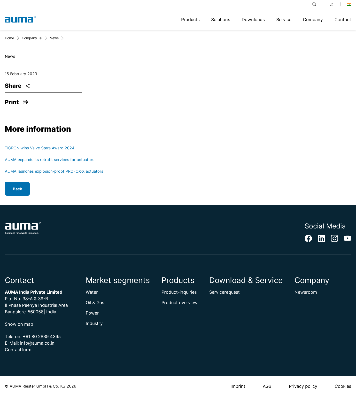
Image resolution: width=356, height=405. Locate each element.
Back (17, 188)
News (54, 38)
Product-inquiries (179, 292)
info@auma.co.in (37, 343)
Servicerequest (224, 292)
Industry (94, 323)
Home (9, 38)
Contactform (18, 349)
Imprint (238, 386)
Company (29, 38)
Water (92, 292)
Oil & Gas (95, 302)
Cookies (343, 386)
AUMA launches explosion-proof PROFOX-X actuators (54, 171)
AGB (267, 386)
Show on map (19, 324)
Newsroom (305, 292)
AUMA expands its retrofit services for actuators (49, 159)
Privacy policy (303, 386)
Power (92, 313)
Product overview (180, 302)
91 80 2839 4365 (43, 336)
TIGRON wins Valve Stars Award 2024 (39, 148)
